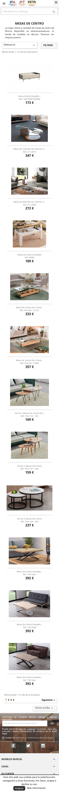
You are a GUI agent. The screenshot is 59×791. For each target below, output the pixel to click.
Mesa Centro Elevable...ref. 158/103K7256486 (29, 97)
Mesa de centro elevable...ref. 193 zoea (29, 573)
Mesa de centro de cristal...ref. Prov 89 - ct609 (29, 361)
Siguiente (49, 700)
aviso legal (47, 737)
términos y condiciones (27, 737)
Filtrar (48, 45)
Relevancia (20, 45)
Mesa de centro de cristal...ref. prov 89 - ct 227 (29, 309)
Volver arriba (44, 708)
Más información (36, 788)
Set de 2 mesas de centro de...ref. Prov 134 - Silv (29, 414)
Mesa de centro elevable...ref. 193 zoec (29, 678)
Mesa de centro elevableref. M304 (30, 256)
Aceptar (19, 788)
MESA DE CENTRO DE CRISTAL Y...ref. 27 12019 (29, 150)
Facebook (13, 745)
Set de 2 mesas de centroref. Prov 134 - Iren (29, 467)
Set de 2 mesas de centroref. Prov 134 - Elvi (29, 520)
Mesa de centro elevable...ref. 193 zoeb (29, 626)
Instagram (43, 745)
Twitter (28, 745)
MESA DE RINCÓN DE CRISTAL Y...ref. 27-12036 (29, 203)
